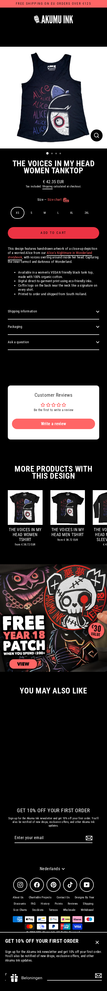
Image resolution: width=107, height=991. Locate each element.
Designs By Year (84, 897)
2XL (87, 213)
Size (50, 199)
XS (17, 213)
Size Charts (20, 910)
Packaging (15, 327)
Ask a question (18, 342)
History (45, 903)
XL (71, 213)
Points (59, 903)
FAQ (33, 903)
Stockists (38, 910)
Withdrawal (87, 910)
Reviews (73, 903)
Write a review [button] (53, 423)
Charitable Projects (40, 897)
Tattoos (53, 910)
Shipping (47, 186)
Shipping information (22, 311)
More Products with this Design (53, 472)
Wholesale (69, 910)
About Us (18, 897)
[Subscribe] (97, 975)
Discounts (20, 903)
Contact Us (63, 897)
